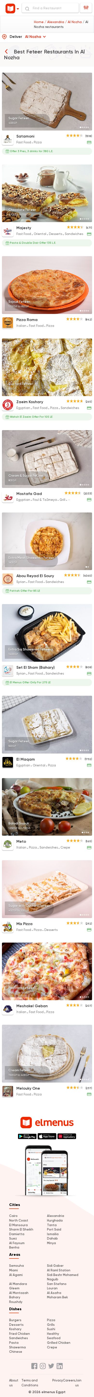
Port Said (54, 1229)
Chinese (15, 1352)
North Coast (18, 1220)
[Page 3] (84, 127)
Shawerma (17, 1347)
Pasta (14, 1343)
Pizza (51, 1320)
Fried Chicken (19, 1334)
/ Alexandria (55, 22)
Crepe (52, 1347)
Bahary (14, 1297)
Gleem (14, 1288)
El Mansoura (18, 1225)
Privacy (57, 1380)
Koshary (15, 1329)
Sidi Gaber (55, 1265)
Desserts (16, 1325)
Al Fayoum (17, 1243)
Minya (51, 1243)
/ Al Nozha (74, 22)
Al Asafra (54, 1293)
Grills (51, 1325)
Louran (52, 1288)
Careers (69, 1380)
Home (39, 22)
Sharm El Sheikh (21, 1229)
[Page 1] (80, 127)
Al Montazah (18, 1293)
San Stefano (57, 1284)
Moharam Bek (57, 1297)
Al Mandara (18, 1284)
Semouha (16, 1265)
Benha (14, 1247)
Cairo (13, 1216)
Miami (13, 1270)
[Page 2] (82, 127)
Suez (13, 1238)
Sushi (51, 1329)
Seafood (53, 1338)
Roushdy (15, 1302)
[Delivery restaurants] (6, 51)
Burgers (15, 1320)
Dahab (52, 1238)
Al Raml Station (58, 1270)
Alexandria (55, 1216)
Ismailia (53, 1234)
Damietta (16, 1234)
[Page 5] (88, 127)
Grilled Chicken (58, 1343)
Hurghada (55, 1220)
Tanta (52, 1225)
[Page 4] (86, 127)
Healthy (53, 1334)
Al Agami (16, 1275)
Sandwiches (18, 1338)
